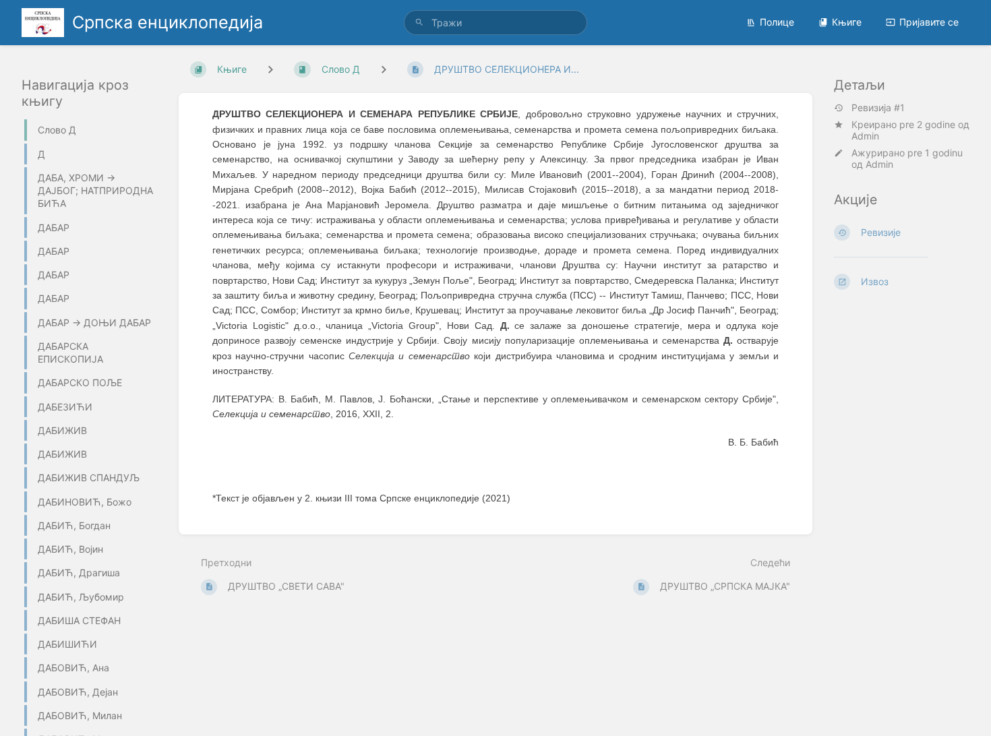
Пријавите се (929, 22)
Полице (777, 22)
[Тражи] (419, 22)
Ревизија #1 (878, 107)
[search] (495, 22)
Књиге (847, 22)
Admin (865, 136)
